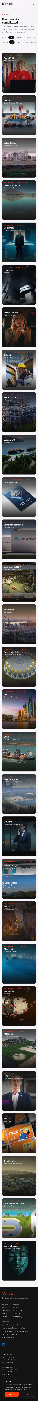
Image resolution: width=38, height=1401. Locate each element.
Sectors (16, 1304)
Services (5, 1322)
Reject (27, 1394)
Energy (19, 37)
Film (19, 42)
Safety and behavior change (10, 1334)
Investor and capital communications (13, 1328)
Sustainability (17, 1317)
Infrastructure (30, 37)
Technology (16, 1313)
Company (5, 1304)
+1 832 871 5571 (7, 1375)
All (11, 37)
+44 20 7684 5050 (7, 1362)
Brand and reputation (8, 1337)
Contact (4, 1317)
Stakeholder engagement (10, 1325)
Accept (11, 1394)
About (4, 1307)
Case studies (6, 1310)
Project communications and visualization (15, 1331)
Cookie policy (24, 1389)
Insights (4, 1313)
